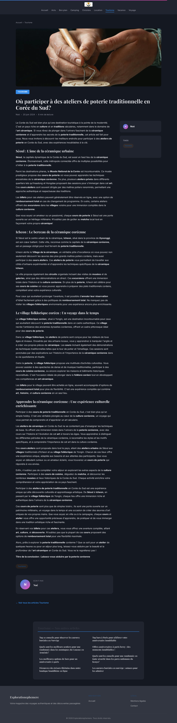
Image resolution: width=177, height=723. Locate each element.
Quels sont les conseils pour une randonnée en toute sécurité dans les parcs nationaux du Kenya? (114, 658)
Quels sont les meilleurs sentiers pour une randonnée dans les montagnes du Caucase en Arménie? (61, 649)
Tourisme (110, 10)
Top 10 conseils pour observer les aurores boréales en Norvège (59, 639)
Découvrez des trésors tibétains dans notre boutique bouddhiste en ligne (60, 669)
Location (98, 10)
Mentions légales (138, 701)
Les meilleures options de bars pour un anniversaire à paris (58, 660)
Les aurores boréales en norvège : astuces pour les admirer (115, 669)
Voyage (132, 10)
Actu (53, 10)
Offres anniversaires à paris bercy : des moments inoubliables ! (111, 648)
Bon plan (63, 10)
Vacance (121, 10)
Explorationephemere (24, 697)
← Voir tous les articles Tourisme (32, 602)
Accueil (44, 10)
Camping (75, 10)
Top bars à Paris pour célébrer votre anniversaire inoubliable (109, 639)
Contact (134, 706)
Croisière (86, 10)
